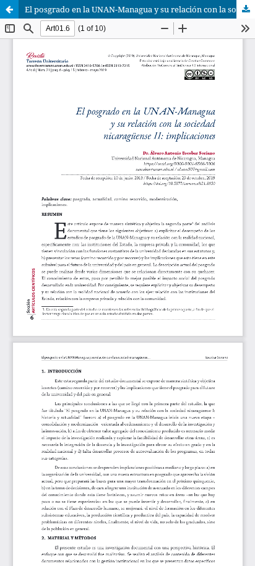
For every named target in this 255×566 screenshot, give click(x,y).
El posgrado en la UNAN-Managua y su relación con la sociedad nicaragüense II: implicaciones (140, 9)
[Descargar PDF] (245, 9)
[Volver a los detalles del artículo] (9, 9)
